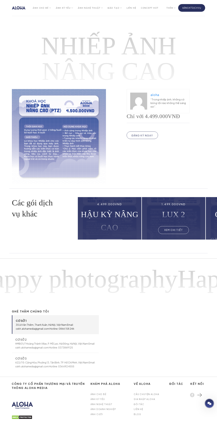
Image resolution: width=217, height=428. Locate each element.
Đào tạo (114, 8)
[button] (200, 218)
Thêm (169, 8)
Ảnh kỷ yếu (63, 8)
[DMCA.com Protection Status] (22, 417)
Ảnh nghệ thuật (89, 8)
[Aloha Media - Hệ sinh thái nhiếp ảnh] (18, 8)
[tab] (55, 324)
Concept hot (150, 8)
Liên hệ (131, 8)
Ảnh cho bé (40, 8)
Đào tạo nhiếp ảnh (199, 403)
